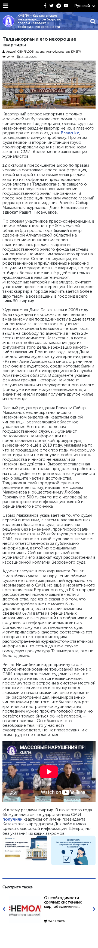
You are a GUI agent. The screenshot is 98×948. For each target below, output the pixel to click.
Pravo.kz (70, 132)
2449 (10, 57)
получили (12, 819)
